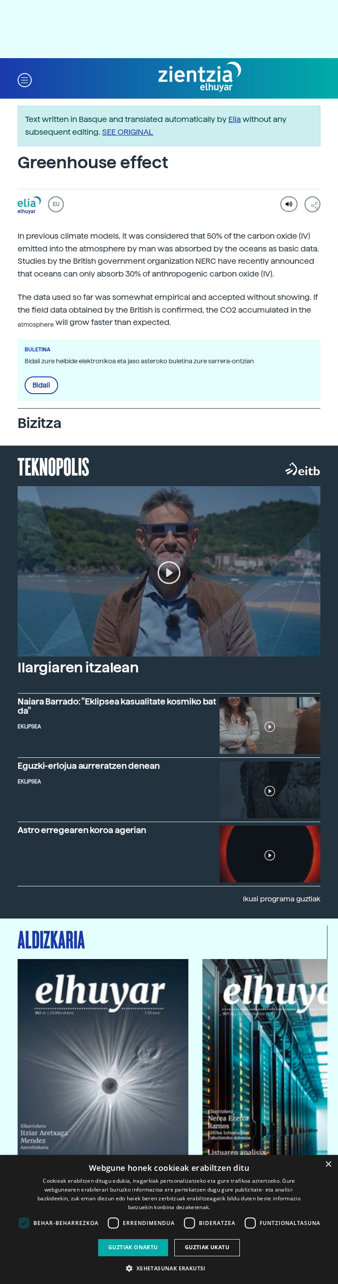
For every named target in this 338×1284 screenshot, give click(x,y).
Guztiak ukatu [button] (207, 1247)
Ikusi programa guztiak (281, 899)
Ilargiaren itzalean (78, 667)
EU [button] (56, 204)
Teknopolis (53, 466)
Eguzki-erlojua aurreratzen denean (89, 766)
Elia (234, 119)
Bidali (41, 385)
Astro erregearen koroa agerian (82, 830)
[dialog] (169, 1219)
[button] (25, 79)
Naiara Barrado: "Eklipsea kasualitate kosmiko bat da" (117, 706)
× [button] (328, 1164)
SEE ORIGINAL (127, 132)
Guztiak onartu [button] (133, 1247)
